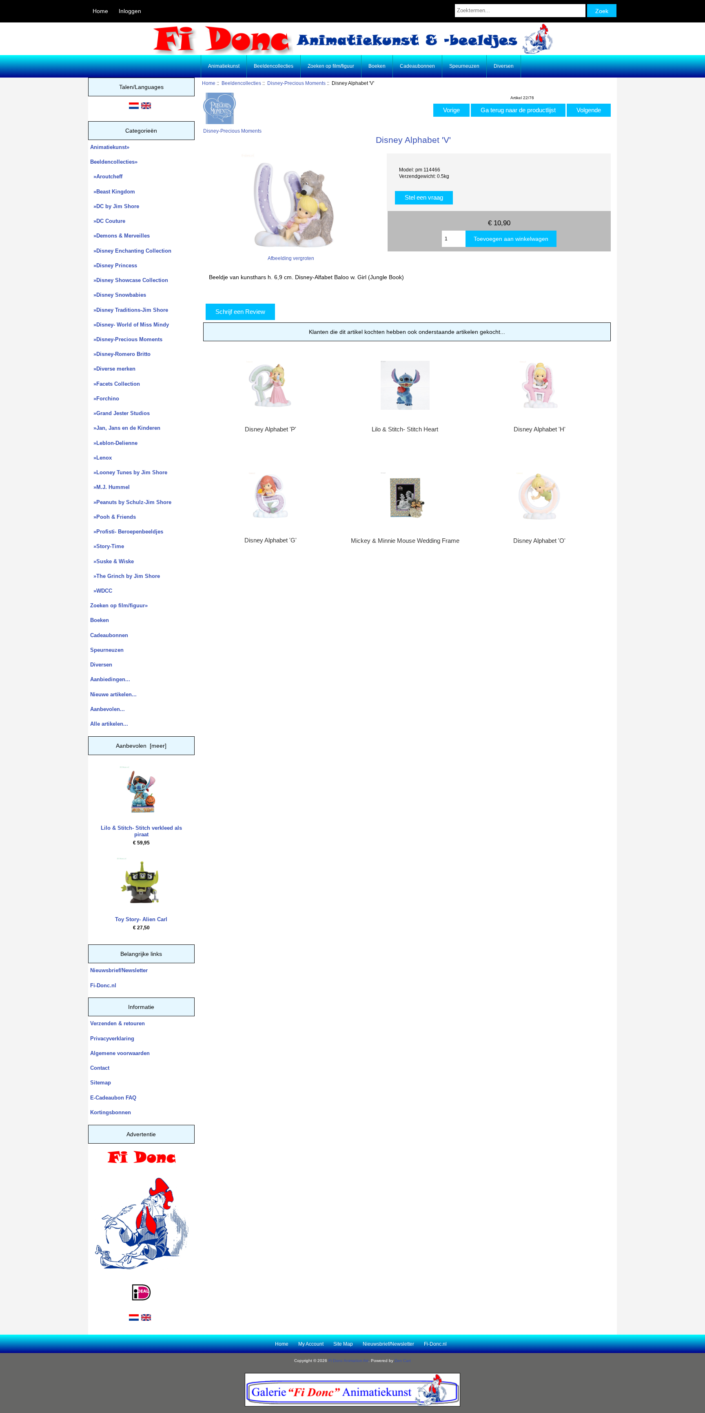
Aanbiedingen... (110, 679)
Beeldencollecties (241, 83)
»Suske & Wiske (112, 561)
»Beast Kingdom (112, 192)
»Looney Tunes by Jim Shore (128, 472)
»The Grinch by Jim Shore (125, 576)
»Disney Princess (113, 265)
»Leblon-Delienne (113, 443)
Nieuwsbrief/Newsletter (119, 970)
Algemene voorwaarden (120, 1053)
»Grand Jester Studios (120, 413)
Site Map (343, 1344)
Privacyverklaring (112, 1038)
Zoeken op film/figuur (331, 66)
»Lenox (101, 458)
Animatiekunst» (109, 147)
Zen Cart (403, 1360)
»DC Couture (107, 221)
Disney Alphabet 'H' (539, 429)
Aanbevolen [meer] (141, 745)
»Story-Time (107, 546)
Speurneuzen (464, 66)
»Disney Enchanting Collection (130, 251)
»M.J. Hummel (110, 487)
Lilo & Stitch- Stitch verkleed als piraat (141, 831)
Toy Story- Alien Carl (141, 919)
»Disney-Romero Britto (120, 354)
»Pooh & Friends (113, 517)
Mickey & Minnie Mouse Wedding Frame (405, 541)
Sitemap (100, 1083)
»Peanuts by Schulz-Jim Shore (130, 502)
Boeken (377, 66)
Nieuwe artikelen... (113, 694)
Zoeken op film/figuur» (119, 605)
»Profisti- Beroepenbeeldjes (126, 532)
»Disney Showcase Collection (129, 280)
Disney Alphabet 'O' (539, 541)
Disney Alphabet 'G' (270, 540)
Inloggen (130, 11)
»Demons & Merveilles (120, 236)
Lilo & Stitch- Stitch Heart (405, 429)
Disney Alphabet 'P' (270, 429)
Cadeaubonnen (417, 66)
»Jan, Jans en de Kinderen (125, 428)
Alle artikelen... (109, 724)
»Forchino (104, 398)
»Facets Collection (115, 384)
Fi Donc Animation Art (348, 1360)
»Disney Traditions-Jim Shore (129, 310)
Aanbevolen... (107, 709)
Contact (99, 1068)
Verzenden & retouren (117, 1023)
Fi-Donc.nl (103, 985)
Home (100, 11)
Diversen (504, 66)
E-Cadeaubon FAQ (113, 1098)
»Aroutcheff (106, 176)
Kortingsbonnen (110, 1112)
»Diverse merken (112, 369)
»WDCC (101, 591)
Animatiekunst (223, 66)
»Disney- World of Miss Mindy (129, 325)
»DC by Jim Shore (114, 206)
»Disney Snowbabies (118, 295)
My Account (311, 1344)
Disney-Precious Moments (296, 83)
